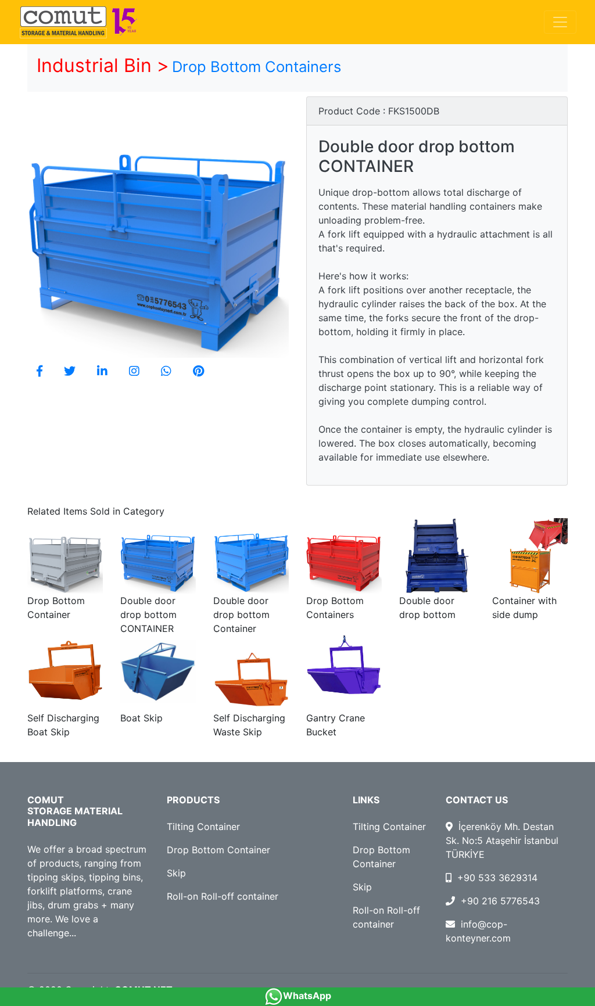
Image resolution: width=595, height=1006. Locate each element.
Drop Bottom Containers (256, 67)
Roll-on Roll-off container (222, 896)
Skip (176, 873)
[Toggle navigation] (560, 22)
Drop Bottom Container (218, 850)
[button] (39, 371)
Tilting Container (203, 826)
